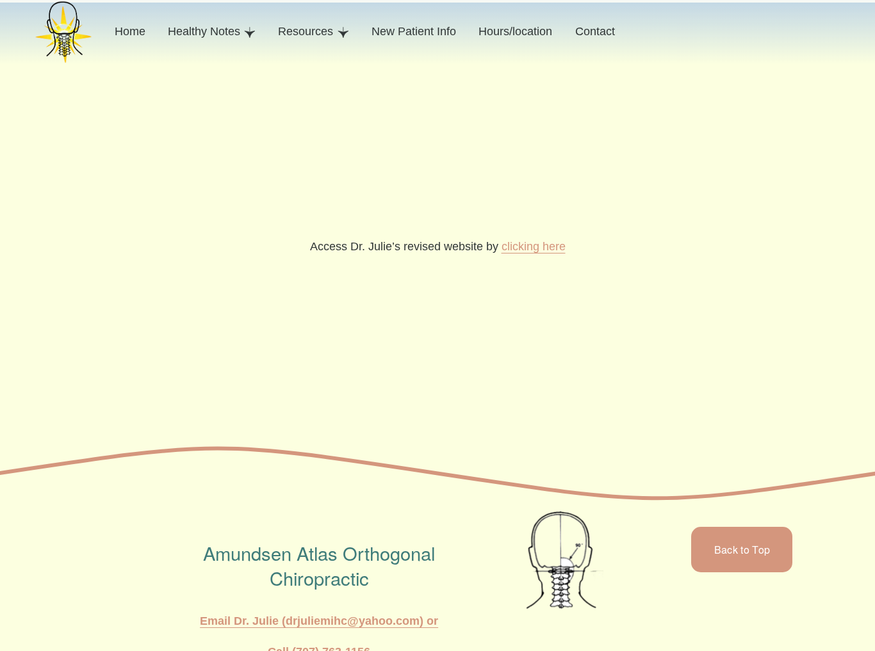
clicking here (534, 246)
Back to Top (742, 549)
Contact (595, 31)
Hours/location (515, 31)
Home (130, 31)
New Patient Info (414, 31)
